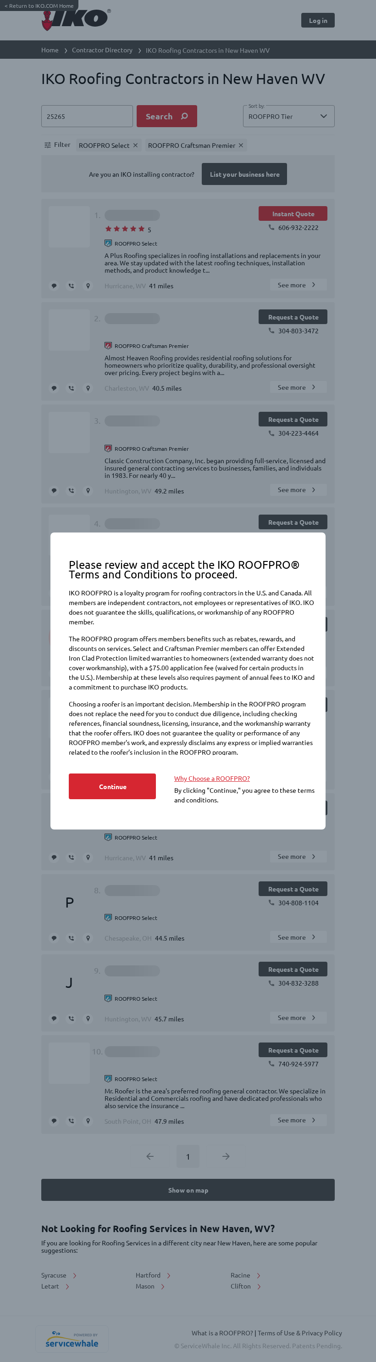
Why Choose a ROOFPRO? (212, 778)
